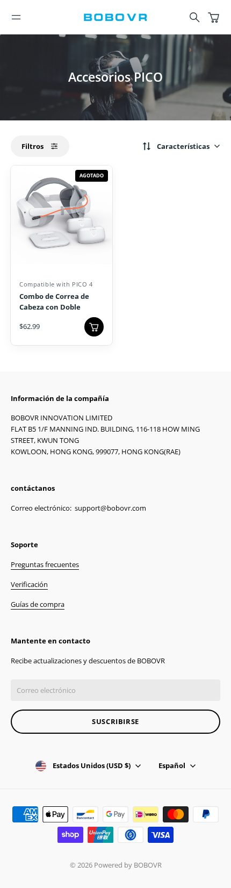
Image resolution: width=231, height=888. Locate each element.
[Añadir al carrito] (94, 326)
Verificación (29, 584)
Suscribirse (115, 721)
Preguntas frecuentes (45, 564)
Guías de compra (37, 604)
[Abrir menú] (16, 17)
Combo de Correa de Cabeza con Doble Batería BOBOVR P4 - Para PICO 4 (54, 312)
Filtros (32, 146)
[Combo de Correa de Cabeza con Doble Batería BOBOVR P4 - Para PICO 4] (61, 216)
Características (183, 146)
